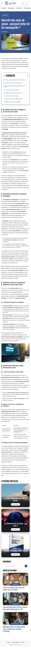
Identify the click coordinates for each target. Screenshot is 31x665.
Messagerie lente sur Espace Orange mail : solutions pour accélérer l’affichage (14, 629)
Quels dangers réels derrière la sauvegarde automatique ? (13, 82)
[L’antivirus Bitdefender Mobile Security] (15, 546)
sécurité (5, 129)
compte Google (7, 138)
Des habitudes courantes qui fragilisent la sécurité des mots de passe (14, 80)
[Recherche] (23, 3)
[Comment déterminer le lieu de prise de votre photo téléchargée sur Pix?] (15, 599)
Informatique (15, 584)
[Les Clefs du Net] (10, 3)
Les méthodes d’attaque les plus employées (12, 90)
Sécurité (5, 15)
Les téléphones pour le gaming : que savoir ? (15, 524)
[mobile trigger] (2, 3)
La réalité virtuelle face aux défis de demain (15, 499)
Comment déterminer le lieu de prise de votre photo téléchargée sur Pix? (15, 608)
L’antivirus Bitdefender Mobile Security (15, 550)
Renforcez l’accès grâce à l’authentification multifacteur (14, 98)
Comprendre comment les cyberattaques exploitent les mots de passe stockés (14, 86)
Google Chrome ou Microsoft (12, 119)
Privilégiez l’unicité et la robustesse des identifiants (13, 101)
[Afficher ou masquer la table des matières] (21, 76)
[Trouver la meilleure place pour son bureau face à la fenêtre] (15, 579)
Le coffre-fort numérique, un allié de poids (12, 96)
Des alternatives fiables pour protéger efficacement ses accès (13, 93)
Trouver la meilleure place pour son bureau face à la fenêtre (14, 588)
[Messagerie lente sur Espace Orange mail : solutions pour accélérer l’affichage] (15, 618)
